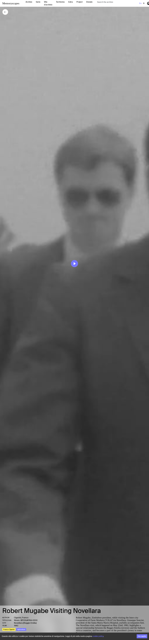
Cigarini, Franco (21, 617)
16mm (16, 620)
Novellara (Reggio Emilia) (25, 623)
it (143, 3)
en (140, 3)
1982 (16, 625)
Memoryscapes (10, 3)
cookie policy (97, 636)
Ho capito (142, 636)
